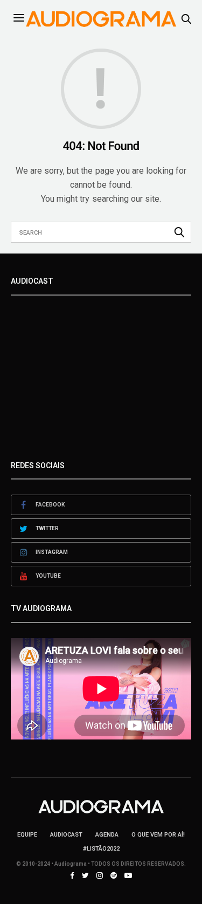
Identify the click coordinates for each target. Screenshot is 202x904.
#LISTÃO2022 (101, 848)
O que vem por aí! (158, 834)
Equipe (27, 834)
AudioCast (66, 834)
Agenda (107, 834)
